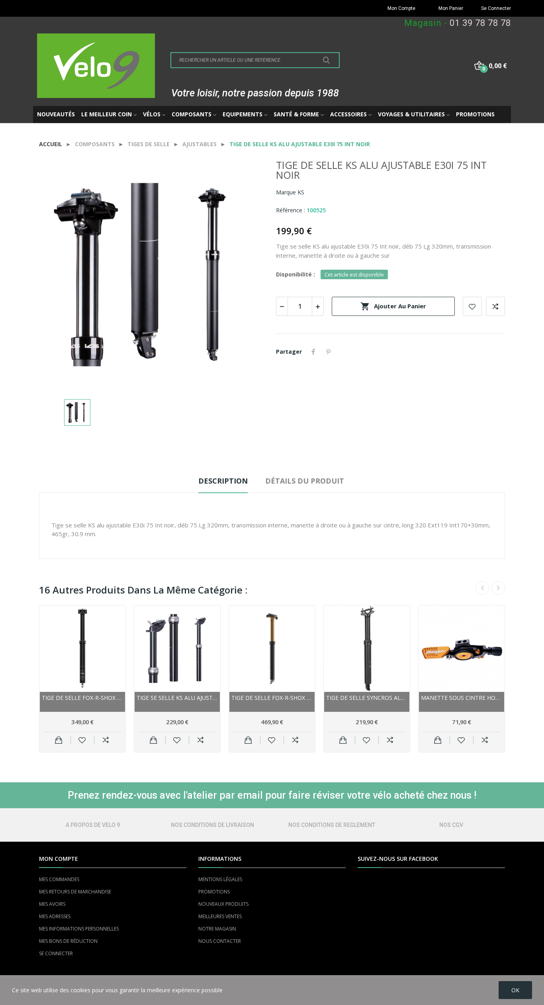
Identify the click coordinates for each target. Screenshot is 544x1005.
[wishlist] (82, 740)
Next (498, 588)
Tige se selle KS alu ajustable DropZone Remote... (177, 697)
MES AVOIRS (52, 904)
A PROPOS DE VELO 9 (93, 825)
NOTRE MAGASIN (217, 928)
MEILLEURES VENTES (220, 916)
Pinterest (328, 352)
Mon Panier (450, 8)
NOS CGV (451, 825)
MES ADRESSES (54, 916)
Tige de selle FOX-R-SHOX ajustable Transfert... (82, 697)
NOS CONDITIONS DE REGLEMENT (331, 825)
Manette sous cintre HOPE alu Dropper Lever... (461, 697)
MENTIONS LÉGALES (220, 879)
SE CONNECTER (56, 953)
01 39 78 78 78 (480, 23)
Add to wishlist (472, 306)
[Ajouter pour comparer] (106, 740)
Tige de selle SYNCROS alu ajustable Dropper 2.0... (366, 697)
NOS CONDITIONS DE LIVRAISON (212, 825)
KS (300, 192)
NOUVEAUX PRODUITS (223, 904)
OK (515, 990)
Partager (313, 352)
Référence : (290, 210)
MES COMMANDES (59, 879)
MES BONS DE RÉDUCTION (68, 941)
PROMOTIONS (214, 891)
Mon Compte (401, 8)
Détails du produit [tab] (304, 481)
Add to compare (495, 306)
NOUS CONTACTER (219, 941)
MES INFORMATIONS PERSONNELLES (79, 928)
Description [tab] (223, 481)
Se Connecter (496, 8)
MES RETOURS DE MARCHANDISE (75, 891)
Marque (286, 192)
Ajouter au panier (393, 306)
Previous (482, 588)
